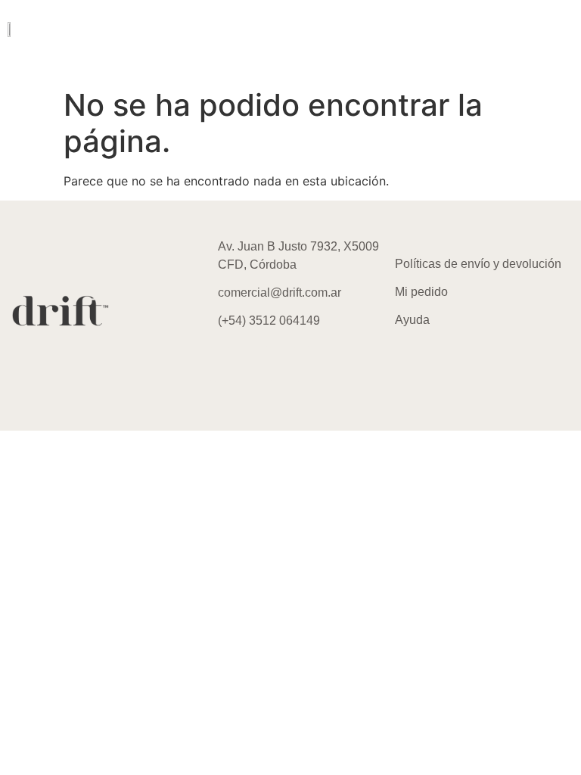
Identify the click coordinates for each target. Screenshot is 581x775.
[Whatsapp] (303, 364)
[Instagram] (220, 364)
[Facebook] (262, 364)
